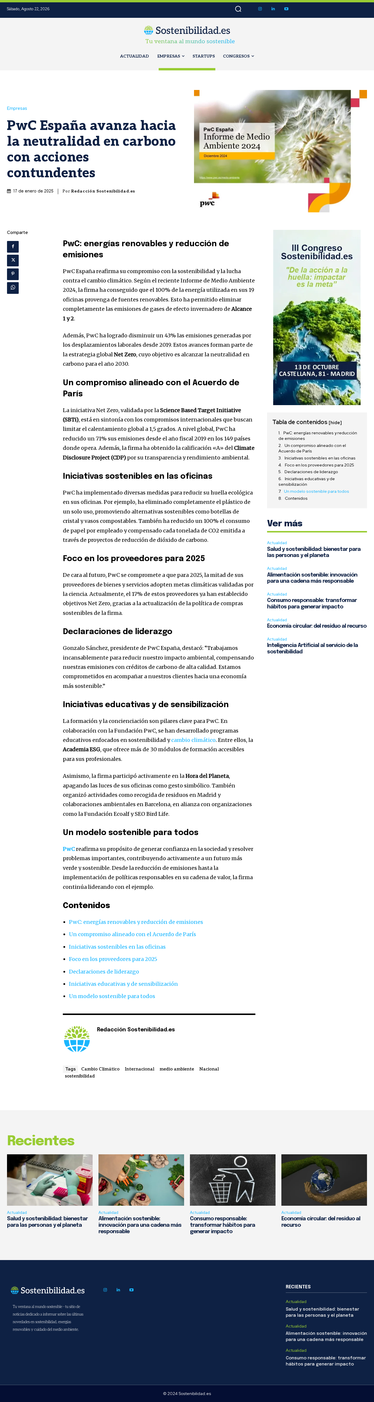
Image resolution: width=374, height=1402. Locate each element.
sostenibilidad (80, 1076)
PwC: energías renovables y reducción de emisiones (136, 922)
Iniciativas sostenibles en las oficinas (117, 946)
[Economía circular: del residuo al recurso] (324, 1180)
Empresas (17, 108)
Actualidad (277, 542)
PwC (69, 849)
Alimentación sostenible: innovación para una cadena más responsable (139, 1225)
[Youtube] (286, 9)
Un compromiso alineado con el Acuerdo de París (132, 934)
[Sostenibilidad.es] (187, 30)
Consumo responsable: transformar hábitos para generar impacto (222, 1225)
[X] (13, 260)
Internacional (139, 1069)
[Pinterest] (13, 274)
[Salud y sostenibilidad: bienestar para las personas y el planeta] (50, 1180)
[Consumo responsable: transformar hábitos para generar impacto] (233, 1180)
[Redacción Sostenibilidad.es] (77, 1039)
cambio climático (193, 740)
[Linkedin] (273, 9)
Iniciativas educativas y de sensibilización (123, 984)
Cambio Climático (100, 1069)
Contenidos (296, 498)
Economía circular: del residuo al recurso (316, 626)
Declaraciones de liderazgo (104, 971)
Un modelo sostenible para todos (112, 996)
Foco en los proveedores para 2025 (113, 959)
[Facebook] (13, 247)
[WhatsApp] (13, 288)
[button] (238, 9)
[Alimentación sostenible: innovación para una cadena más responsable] (141, 1180)
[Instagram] (260, 9)
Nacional (209, 1069)
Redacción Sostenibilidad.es (103, 191)
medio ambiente (177, 1069)
